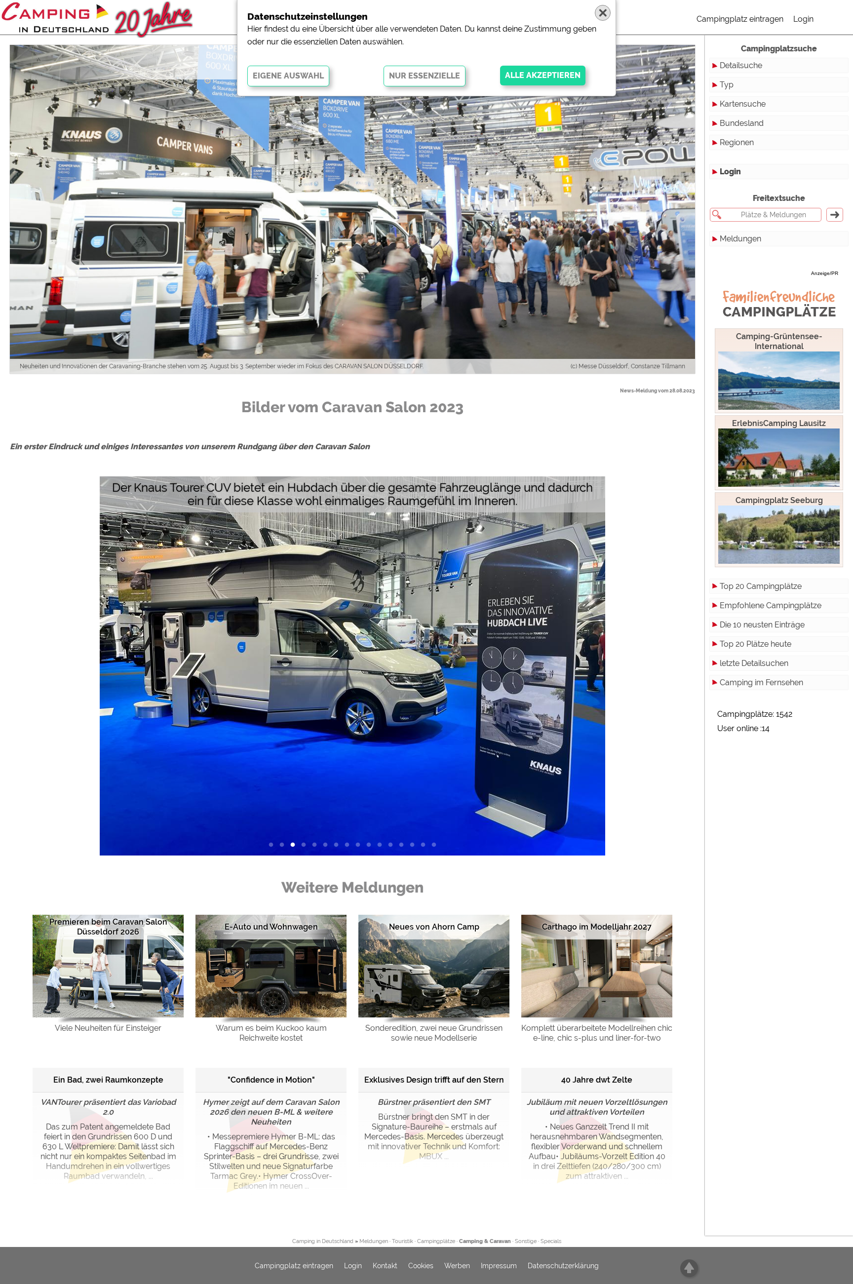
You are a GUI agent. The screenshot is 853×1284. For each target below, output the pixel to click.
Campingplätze (436, 1241)
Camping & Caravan (485, 1241)
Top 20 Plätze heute (755, 644)
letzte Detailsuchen (754, 663)
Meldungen (740, 238)
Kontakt (385, 1266)
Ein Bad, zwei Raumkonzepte (108, 1080)
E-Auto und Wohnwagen (271, 927)
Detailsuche (741, 65)
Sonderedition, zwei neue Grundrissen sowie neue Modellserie (434, 1033)
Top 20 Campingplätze (761, 586)
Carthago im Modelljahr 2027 (597, 927)
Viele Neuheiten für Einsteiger (108, 1028)
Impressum (499, 1266)
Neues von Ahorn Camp (434, 927)
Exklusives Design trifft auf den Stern (434, 1080)
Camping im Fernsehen (761, 682)
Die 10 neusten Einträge (762, 624)
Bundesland (742, 123)
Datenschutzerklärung (563, 1266)
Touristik (402, 1241)
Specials (551, 1241)
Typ (727, 84)
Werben (457, 1266)
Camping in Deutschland (322, 1241)
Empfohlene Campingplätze (770, 605)
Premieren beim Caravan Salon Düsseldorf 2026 (108, 926)
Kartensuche (743, 104)
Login (803, 19)
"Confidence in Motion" (271, 1080)
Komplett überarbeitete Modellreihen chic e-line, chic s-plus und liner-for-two (596, 1033)
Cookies (420, 1266)
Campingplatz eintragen (740, 19)
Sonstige (526, 1241)
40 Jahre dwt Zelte (596, 1080)
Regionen (737, 142)
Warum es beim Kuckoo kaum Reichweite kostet (271, 1033)
